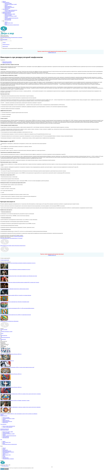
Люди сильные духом (7, 442)
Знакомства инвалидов (4, 428)
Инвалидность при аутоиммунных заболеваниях (9, 321)
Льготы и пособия (3, 329)
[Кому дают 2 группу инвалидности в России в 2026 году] (5, 353)
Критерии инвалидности (7, 62)
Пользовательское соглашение (16, 37)
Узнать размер (3, 346)
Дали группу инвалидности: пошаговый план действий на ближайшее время (14, 301)
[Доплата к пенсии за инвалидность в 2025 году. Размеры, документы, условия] (5, 399)
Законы (4, 441)
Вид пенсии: (2, 342)
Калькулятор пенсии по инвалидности (10, 444)
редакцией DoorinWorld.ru (18, 236)
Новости (2, 414)
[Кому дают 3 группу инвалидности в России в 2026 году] (5, 372)
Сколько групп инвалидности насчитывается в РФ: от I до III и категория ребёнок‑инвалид (17, 308)
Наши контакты (8, 37)
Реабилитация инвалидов (5, 337)
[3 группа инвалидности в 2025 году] (5, 359)
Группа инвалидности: (4, 344)
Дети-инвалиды (3, 424)
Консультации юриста (4, 429)
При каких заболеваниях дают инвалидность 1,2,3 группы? (11, 238)
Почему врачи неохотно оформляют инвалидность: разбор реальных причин (14, 288)
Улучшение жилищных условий (6, 331)
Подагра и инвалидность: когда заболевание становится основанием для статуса (15, 269)
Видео (4, 443)
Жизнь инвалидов (3, 335)
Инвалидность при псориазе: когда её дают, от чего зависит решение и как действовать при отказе (18, 275)
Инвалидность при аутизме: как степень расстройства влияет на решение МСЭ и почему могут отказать (19, 282)
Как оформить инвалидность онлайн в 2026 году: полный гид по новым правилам (15, 295)
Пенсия (1, 333)
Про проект (2, 37)
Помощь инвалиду (3, 415)
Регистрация (4, 39)
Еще (1, 439)
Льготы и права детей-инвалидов (9, 426)
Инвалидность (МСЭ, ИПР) (8, 431)
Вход (1, 39)
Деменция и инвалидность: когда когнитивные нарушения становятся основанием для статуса (17, 262)
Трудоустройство (6, 436)
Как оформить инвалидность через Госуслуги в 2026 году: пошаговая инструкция (15, 314)
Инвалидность (3, 339)
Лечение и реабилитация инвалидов (9, 435)
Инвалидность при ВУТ (7, 61)
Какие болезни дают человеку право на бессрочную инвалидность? (12, 245)
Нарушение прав (6, 437)
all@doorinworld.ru (5, 465)
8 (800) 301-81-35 (52, 52)
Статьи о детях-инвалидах (7, 427)
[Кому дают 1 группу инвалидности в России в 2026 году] (5, 386)
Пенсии (4, 434)
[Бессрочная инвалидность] (5, 379)
